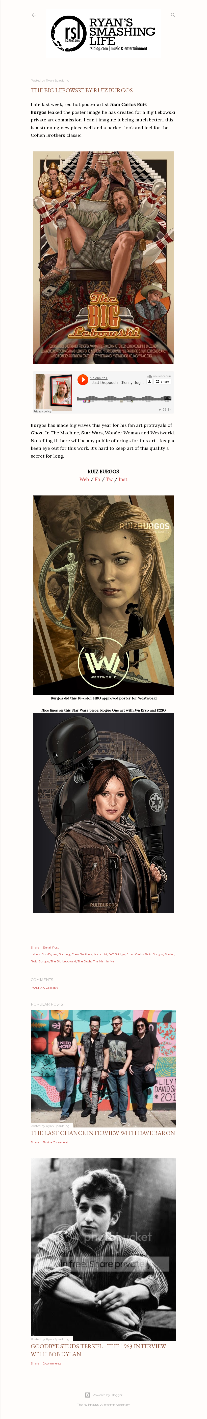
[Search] (173, 14)
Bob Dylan (49, 954)
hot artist (100, 954)
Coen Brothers (81, 954)
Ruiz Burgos (40, 961)
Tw (109, 479)
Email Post (51, 947)
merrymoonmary (117, 1404)
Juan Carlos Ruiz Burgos (145, 954)
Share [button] (35, 947)
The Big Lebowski (63, 961)
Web (84, 479)
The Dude (84, 961)
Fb (97, 479)
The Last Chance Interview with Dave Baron (103, 1133)
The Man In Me (103, 961)
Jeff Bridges (117, 954)
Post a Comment (45, 987)
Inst (123, 479)
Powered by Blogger (107, 1395)
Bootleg (64, 954)
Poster (169, 954)
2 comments (52, 1363)
